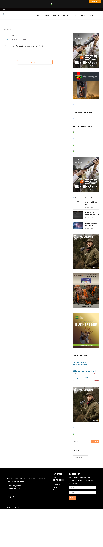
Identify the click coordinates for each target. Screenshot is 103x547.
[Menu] (4, 9)
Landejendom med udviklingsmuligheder (80, 363)
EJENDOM (92, 15)
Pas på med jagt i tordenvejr (91, 224)
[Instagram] (14, 497)
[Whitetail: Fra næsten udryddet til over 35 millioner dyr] (78, 200)
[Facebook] (8, 497)
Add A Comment (34, 62)
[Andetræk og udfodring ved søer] (78, 215)
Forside (38, 15)
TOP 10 (74, 15)
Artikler (47, 15)
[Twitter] (11, 497)
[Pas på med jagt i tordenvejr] (78, 225)
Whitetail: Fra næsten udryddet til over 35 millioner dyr (92, 201)
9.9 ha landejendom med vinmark (84, 371)
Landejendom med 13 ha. (81, 378)
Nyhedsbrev (57, 15)
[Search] (99, 9)
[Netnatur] (13, 15)
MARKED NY (83, 15)
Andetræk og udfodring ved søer (92, 213)
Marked (65, 15)
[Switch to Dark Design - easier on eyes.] (99, 15)
